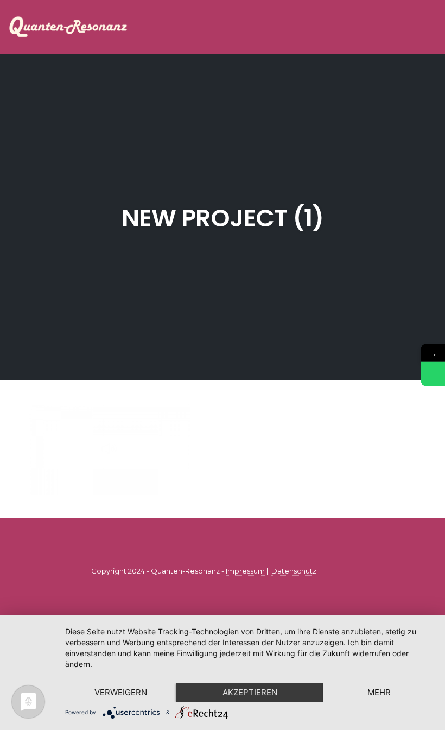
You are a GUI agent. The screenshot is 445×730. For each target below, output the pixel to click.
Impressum (245, 571)
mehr (379, 692)
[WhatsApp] (433, 374)
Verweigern (120, 692)
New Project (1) (222, 218)
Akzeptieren (250, 692)
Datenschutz (293, 571)
